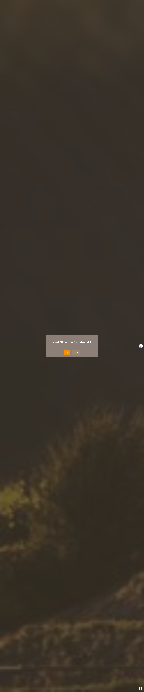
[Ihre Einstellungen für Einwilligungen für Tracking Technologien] (140, 688)
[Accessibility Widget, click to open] (141, 346)
